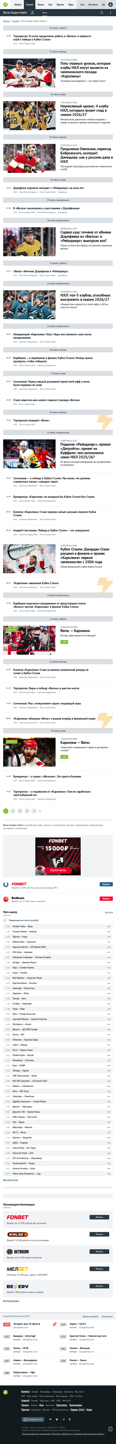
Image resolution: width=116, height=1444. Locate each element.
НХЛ (59, 1400)
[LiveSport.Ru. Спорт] (5, 1393)
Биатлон (46, 1409)
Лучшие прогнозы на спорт (16, 1316)
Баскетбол (36, 1409)
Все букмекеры (11, 1301)
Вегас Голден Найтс (15, 12)
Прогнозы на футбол (91, 1316)
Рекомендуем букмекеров (19, 1204)
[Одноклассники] (70, 1419)
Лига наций (32, 1396)
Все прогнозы (107, 1316)
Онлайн (34, 1391)
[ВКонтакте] (50, 1419)
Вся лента (93, 4)
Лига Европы (62, 1396)
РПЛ (23, 1396)
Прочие (60, 4)
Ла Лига (78, 1396)
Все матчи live (10, 1180)
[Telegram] (63, 1419)
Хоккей (29, 4)
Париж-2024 (77, 1409)
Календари (57, 1391)
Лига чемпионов (46, 1396)
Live (82, 4)
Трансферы (45, 1391)
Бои (50, 4)
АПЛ (71, 1396)
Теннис (41, 4)
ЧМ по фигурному (60, 1409)
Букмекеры (75, 1405)
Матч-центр (10, 912)
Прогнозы (68, 1391)
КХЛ (53, 1400)
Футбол (18, 4)
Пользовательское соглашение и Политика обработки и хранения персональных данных (63, 1433)
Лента (44, 12)
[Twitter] (57, 1419)
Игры (70, 4)
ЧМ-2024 (66, 1400)
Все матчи (109, 912)
